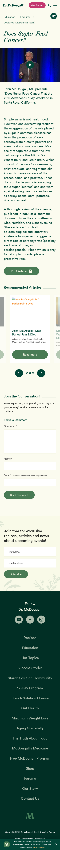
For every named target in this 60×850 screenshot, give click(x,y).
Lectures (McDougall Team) (19, 22)
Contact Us (30, 798)
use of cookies (39, 847)
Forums (30, 778)
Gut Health (30, 708)
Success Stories (30, 668)
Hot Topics (30, 658)
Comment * (10, 426)
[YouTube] (19, 620)
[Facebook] (30, 620)
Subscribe (16, 574)
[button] (30, 65)
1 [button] (27, 373)
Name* (8, 458)
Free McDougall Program (30, 758)
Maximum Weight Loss (30, 718)
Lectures (25, 16)
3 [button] (33, 373)
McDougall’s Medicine (30, 748)
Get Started (37, 5)
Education (9, 16)
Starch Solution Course (30, 698)
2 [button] (30, 373)
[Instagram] (41, 620)
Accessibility (40, 838)
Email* (7, 475)
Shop (30, 768)
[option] (30, 329)
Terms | (18, 838)
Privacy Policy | (28, 838)
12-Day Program (30, 688)
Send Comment (19, 495)
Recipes (30, 638)
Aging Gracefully (30, 728)
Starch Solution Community (30, 678)
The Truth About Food (30, 738)
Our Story (30, 788)
